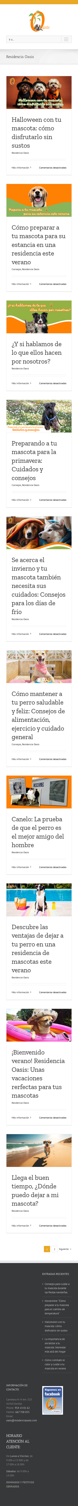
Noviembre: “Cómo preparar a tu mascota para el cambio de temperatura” (57, 1307)
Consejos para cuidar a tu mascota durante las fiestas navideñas (57, 1288)
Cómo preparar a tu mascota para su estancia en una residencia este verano (39, 244)
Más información (20, 167)
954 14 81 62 (22, 1408)
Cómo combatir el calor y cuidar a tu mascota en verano (55, 1364)
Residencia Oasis (20, 152)
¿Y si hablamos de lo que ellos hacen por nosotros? (37, 352)
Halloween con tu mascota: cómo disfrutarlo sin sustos (56, 1326)
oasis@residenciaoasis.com (21, 1420)
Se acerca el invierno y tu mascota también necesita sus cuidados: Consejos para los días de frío (39, 586)
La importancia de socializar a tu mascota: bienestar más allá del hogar (55, 1345)
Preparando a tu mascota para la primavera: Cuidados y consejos (34, 460)
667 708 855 (22, 1412)
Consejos (16, 269)
